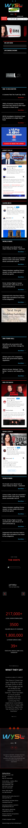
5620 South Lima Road (7, 786)
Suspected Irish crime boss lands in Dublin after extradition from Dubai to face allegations (13, 297)
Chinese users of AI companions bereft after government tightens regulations (13, 358)
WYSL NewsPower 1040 (7, 784)
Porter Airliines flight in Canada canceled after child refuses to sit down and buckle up (13, 284)
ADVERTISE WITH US (4, 18)
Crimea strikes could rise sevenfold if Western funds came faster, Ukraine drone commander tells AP (14, 259)
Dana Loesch (9, 458)
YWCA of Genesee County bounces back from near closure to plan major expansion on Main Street (14, 105)
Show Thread (11, 470)
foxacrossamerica (10, 177)
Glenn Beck (9, 218)
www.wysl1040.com (7, 797)
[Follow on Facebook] (15, 1)
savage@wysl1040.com (7, 811)
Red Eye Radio (9, 410)
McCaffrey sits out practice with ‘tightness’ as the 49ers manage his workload (13, 346)
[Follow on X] (12, 1)
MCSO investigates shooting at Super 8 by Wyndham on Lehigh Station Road (14, 118)
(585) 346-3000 (9, 790)
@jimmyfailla (6, 185)
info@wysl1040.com (7, 815)
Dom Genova (14, 585)
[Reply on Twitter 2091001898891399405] (4, 474)
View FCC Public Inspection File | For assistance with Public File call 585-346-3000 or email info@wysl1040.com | (14, 758)
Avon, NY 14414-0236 (7, 788)
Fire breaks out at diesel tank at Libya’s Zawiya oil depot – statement (14, 248)
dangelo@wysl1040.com (8, 806)
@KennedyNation (16, 185)
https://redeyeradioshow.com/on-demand (13, 418)
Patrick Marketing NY (16, 823)
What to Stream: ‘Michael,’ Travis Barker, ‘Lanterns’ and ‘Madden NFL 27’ (13, 371)
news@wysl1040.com (7, 802)
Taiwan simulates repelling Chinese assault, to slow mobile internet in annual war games (13, 272)
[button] (5, 594)
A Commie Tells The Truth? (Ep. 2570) (14, 94)
